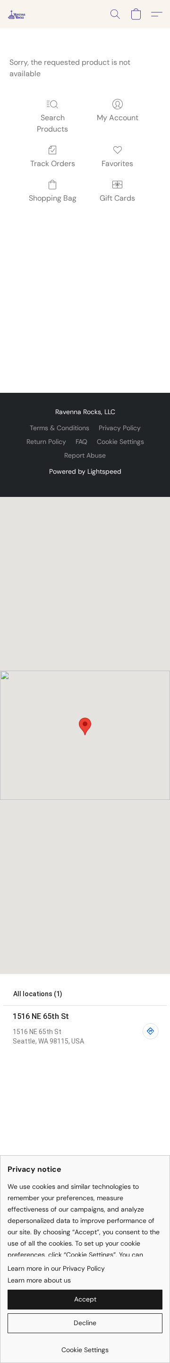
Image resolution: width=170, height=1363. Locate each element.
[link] (85, 1346)
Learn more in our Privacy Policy (56, 1268)
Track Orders (52, 163)
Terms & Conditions (59, 428)
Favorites (117, 163)
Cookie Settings (120, 441)
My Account (117, 118)
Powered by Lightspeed (85, 471)
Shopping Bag (52, 198)
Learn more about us (39, 1280)
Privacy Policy (120, 428)
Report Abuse (85, 455)
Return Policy (46, 441)
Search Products (52, 123)
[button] (17, 14)
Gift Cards (117, 198)
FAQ (81, 441)
